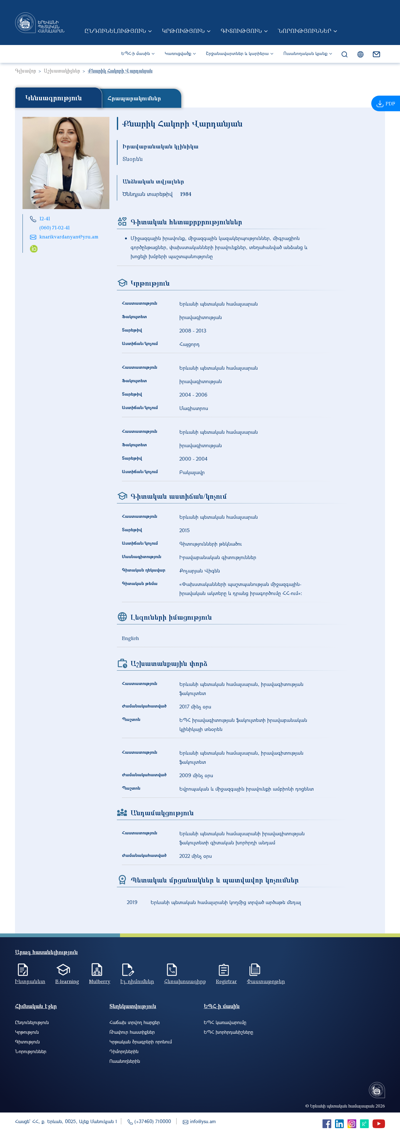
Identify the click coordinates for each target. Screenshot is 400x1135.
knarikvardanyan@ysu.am (68, 236)
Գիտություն (241, 30)
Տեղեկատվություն (132, 1006)
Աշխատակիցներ (62, 71)
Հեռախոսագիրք (185, 981)
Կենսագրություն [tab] (53, 97)
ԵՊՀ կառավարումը (225, 1022)
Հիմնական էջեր (36, 1006)
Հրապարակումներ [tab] (134, 98)
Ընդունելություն (115, 30)
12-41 (44, 218)
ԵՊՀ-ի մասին (135, 53)
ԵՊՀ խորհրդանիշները (228, 1032)
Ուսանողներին (124, 1061)
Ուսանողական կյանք (305, 53)
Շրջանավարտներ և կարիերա (237, 53)
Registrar (226, 981)
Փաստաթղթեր (266, 981)
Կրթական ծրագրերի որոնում (140, 1041)
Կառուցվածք (178, 53)
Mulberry (99, 981)
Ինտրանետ (30, 981)
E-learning (67, 981)
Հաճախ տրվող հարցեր (134, 1022)
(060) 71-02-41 (54, 227)
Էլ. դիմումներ (137, 981)
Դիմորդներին (123, 1051)
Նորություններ (304, 30)
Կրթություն (183, 30)
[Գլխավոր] (39, 22)
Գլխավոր (25, 71)
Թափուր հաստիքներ (132, 1032)
